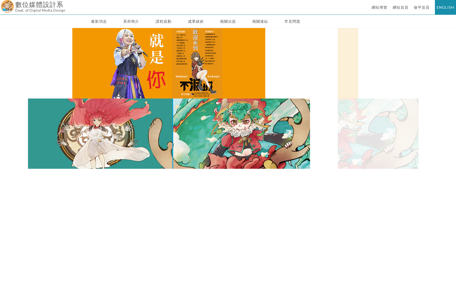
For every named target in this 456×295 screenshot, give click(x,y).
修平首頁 (422, 7)
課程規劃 (164, 21)
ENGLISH (445, 7)
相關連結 (260, 21)
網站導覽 (379, 7)
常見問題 (292, 21)
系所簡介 (131, 21)
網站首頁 (400, 7)
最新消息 (99, 21)
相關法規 (228, 21)
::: (2, 4)
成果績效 (196, 21)
